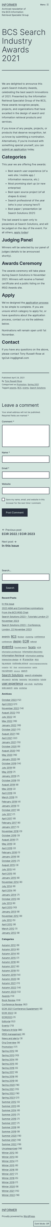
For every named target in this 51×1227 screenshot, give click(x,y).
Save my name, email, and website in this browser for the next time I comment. (25, 501)
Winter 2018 (8, 1178)
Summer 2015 (9, 1114)
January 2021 (9, 742)
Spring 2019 (8, 1080)
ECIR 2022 (7, 1013)
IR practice (28, 659)
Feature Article (9, 1030)
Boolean (21, 637)
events (26, 388)
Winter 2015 (8, 1165)
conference (39, 637)
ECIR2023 (7, 1017)
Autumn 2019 (9, 975)
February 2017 (9, 822)
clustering (29, 637)
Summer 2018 (9, 1127)
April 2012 (7, 924)
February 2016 (9, 852)
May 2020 (7, 755)
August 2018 (8, 784)
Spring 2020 (8, 1085)
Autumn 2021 (9, 983)
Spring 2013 (8, 1055)
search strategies (33, 675)
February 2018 (9, 801)
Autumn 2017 (9, 966)
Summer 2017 (9, 1123)
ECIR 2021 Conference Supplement (20, 1008)
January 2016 (9, 856)
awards (13, 388)
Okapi (15, 667)
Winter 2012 (8, 1152)
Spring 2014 (8, 1059)
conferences (7, 642)
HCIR (39, 647)
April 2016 (7, 848)
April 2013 (7, 907)
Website (6, 484)
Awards (6, 996)
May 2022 (7, 721)
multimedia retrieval (20, 663)
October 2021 (9, 729)
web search (7, 688)
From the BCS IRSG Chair (15, 612)
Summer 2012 (9, 1102)
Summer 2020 (9, 1135)
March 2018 (8, 797)
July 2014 (7, 886)
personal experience (24, 667)
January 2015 (9, 878)
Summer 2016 (9, 1118)
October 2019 (9, 763)
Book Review (8, 1000)
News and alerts (10, 1038)
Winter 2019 (8, 1182)
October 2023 (9, 700)
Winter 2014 (8, 1161)
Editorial (6, 1021)
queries (34, 667)
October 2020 (9, 746)
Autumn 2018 (9, 970)
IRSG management (11, 1034)
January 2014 (9, 894)
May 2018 (7, 789)
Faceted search (20, 647)
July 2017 (7, 814)
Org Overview (9, 1042)
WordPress (29, 1216)
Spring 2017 (8, 1072)
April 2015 (7, 873)
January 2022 (9, 725)
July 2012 (7, 920)
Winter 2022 (8, 1195)
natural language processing (38, 663)
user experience (12, 683)
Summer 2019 (9, 1131)
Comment (8, 421)
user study (28, 684)
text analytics (33, 679)
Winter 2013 (8, 1157)
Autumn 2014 (9, 953)
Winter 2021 (8, 1191)
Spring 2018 (8, 1076)
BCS (19, 388)
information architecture (11, 652)
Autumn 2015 (9, 958)
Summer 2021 (9, 1140)
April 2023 (7, 704)
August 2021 (8, 734)
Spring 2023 (8, 1097)
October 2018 (9, 780)
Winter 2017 (8, 1174)
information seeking (35, 656)
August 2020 (8, 750)
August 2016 (8, 839)
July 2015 (7, 869)
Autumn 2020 (9, 979)
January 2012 (9, 933)
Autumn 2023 (9, 991)
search (24, 671)
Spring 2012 (8, 1051)
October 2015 (9, 861)
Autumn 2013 (9, 949)
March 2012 (8, 928)
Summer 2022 (9, 1144)
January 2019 (9, 776)
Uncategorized (9, 1148)
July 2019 (7, 767)
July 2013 (7, 903)
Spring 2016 (8, 1068)
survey (15, 679)
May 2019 (7, 772)
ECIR (26, 641)
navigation (5, 667)
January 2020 (9, 759)
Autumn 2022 (9, 987)
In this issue (8, 604)
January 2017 (9, 827)
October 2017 (9, 810)
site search (6, 679)
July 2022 (7, 717)
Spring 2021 (33, 384)
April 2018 (7, 793)
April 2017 (7, 818)
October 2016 (9, 835)
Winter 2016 (8, 1169)
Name (6, 452)
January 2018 (9, 806)
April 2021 (7, 738)
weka (16, 688)
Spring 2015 (8, 1063)
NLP (11, 667)
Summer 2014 (9, 1110)
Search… (6, 570)
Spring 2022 (8, 1093)
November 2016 (10, 831)
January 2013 (9, 911)
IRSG (37, 660)
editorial (33, 642)
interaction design (10, 659)
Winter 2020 (8, 1186)
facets (32, 647)
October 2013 (9, 899)
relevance (17, 671)
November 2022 (10, 708)
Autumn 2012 (9, 945)
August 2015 (8, 865)
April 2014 (7, 890)
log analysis (6, 663)
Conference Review (12, 1004)
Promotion (21, 384)
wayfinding (38, 684)
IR (20, 660)
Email (5, 468)
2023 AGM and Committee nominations (22, 608)
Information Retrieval (13, 655)
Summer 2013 (9, 1106)
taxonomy (23, 679)
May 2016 (7, 844)
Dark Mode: (40, 1223)
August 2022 (8, 712)
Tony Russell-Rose (13, 381)
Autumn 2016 (9, 962)
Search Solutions (38, 388)
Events (5, 1025)
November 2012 (10, 916)
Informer (9, 5)
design (17, 641)
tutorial (43, 679)
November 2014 (10, 882)
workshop (23, 688)
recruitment (7, 671)
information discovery (32, 652)
